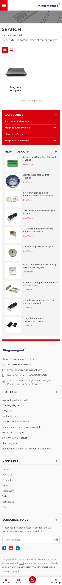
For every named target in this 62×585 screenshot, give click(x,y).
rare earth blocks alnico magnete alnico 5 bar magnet (38, 194)
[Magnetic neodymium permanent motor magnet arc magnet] (16, 71)
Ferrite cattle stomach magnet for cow (39, 212)
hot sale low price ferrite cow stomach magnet (38, 301)
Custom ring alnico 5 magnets (38, 246)
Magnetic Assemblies (17, 127)
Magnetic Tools (14, 134)
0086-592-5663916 (21, 364)
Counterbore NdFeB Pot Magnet (35, 176)
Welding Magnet (11, 405)
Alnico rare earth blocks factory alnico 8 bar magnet (39, 266)
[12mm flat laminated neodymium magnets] (12, 324)
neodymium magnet (13, 432)
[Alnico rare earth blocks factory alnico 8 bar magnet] (12, 270)
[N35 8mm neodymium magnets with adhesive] (12, 288)
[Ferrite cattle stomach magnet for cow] (12, 217)
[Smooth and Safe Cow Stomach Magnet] (12, 163)
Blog (4, 507)
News (5, 485)
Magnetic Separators (17, 140)
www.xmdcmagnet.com (44, 567)
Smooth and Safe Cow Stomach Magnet (39, 158)
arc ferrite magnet (12, 416)
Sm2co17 (7, 410)
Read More (27, 164)
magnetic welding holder (15, 400)
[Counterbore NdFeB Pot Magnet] (12, 181)
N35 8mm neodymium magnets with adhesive (39, 284)
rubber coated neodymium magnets (21, 427)
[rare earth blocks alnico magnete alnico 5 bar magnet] (12, 199)
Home (5, 35)
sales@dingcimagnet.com (28, 370)
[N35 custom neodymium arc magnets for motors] (12, 235)
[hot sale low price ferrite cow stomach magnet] (12, 306)
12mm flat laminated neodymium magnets (34, 319)
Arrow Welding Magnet (14, 438)
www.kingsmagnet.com (19, 567)
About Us (7, 474)
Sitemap (6, 571)
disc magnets (9, 443)
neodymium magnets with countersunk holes (26, 448)
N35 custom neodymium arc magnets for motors (37, 230)
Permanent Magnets (17, 121)
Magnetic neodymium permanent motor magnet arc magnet (16, 89)
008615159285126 (38, 375)
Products (7, 480)
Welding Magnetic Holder (15, 421)
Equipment (8, 491)
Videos (5, 496)
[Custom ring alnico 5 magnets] (12, 253)
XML (15, 571)
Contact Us (8, 501)
